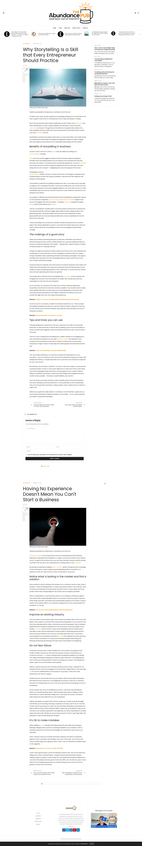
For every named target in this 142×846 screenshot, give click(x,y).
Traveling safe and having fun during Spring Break (104, 73)
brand (54, 152)
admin (25, 65)
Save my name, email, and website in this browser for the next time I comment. (50, 454)
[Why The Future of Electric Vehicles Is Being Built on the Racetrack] (34, 34)
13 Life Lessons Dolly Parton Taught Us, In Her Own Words (19, 34)
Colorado (38, 629)
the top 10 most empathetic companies (61, 200)
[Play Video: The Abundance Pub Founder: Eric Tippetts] (103, 819)
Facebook (67, 202)
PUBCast (85, 28)
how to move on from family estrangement (125, 34)
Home (54, 28)
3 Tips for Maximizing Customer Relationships (50, 350)
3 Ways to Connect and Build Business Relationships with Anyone (57, 299)
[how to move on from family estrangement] (114, 34)
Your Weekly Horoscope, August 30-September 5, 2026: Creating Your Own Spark (73, 33)
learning (60, 636)
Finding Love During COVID (103, 96)
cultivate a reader (62, 339)
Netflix (32, 204)
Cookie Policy (84, 844)
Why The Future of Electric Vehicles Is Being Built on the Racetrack (46, 34)
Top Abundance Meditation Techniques (103, 60)
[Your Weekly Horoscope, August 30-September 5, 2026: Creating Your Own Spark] (60, 33)
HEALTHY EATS (38, 821)
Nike (31, 158)
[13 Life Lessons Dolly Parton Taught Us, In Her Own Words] (7, 34)
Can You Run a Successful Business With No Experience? (54, 610)
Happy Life (67, 28)
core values (67, 276)
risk (31, 671)
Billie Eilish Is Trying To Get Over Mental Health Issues (104, 84)
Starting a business (36, 556)
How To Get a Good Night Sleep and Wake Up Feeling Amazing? (104, 48)
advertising (79, 123)
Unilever (53, 204)
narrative (83, 163)
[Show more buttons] (115, 826)
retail (44, 655)
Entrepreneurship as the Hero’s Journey (48, 315)
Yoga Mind (38, 816)
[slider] (104, 826)
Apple (31, 174)
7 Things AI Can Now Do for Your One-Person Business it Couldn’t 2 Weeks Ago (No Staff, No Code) (100, 33)
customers (33, 128)
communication (35, 154)
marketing (39, 133)
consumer (77, 563)
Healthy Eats (76, 28)
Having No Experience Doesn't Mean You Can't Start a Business (49, 494)
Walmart (37, 174)
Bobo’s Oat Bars (57, 567)
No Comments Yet (32, 414)
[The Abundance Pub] (71, 12)
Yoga (60, 28)
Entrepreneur (26, 43)
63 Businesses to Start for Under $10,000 (49, 748)
